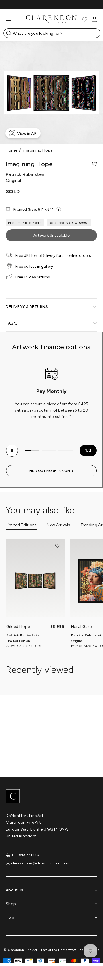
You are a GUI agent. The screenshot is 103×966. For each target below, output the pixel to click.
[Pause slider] (12, 451)
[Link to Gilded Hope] (35, 581)
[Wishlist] (84, 19)
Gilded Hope (18, 626)
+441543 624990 (25, 854)
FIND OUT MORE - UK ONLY (51, 471)
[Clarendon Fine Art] (51, 796)
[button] (94, 164)
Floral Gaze (81, 626)
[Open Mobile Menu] (8, 19)
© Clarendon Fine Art (20, 950)
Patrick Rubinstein (26, 174)
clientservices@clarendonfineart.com (40, 863)
